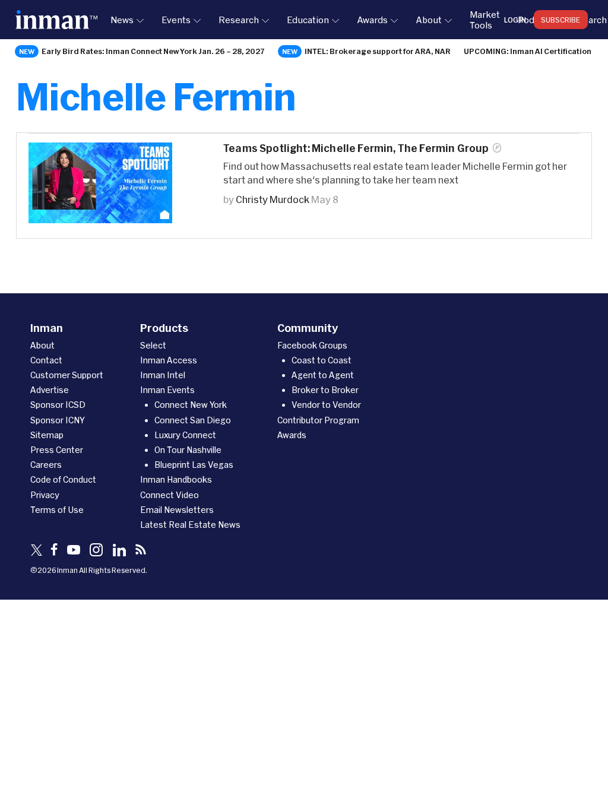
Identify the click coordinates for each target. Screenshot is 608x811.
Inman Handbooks (176, 479)
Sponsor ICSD (58, 405)
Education (308, 19)
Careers (46, 465)
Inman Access (168, 360)
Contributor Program (318, 420)
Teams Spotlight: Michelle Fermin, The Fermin (356, 148)
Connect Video (169, 495)
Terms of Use (57, 510)
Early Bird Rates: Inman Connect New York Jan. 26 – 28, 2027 (153, 51)
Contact (46, 360)
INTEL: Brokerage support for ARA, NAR (378, 51)
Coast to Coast (322, 360)
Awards (372, 19)
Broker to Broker (325, 390)
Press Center (56, 450)
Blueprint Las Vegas (193, 465)
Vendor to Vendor (326, 405)
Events (176, 19)
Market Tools (485, 19)
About (429, 19)
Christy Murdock (272, 199)
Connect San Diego (192, 420)
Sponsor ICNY (57, 420)
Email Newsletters (177, 510)
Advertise (49, 390)
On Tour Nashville (187, 450)
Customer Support (66, 375)
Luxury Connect (185, 435)
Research (238, 19)
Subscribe (561, 19)
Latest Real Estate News (190, 524)
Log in (515, 19)
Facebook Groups (312, 345)
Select (153, 345)
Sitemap (47, 435)
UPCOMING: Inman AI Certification (527, 51)
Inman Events (167, 390)
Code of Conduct (63, 479)
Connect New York (190, 405)
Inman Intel (162, 375)
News (122, 19)
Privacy (44, 495)
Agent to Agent (323, 375)
